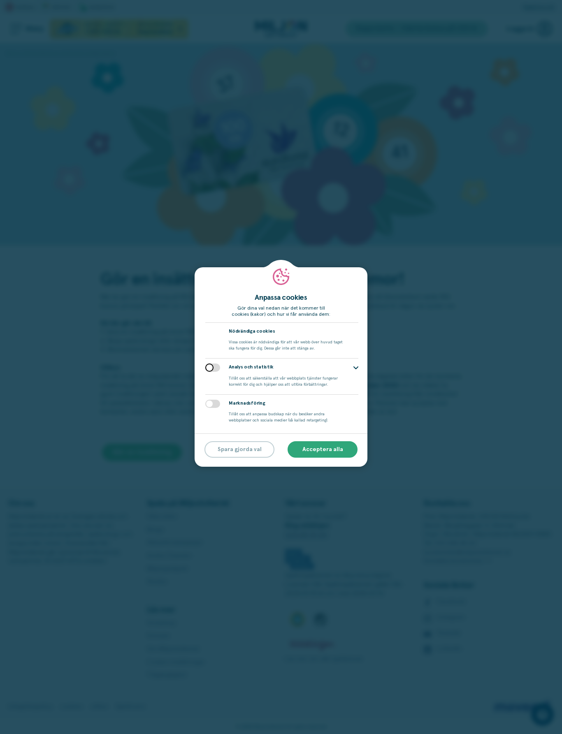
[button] (355, 367)
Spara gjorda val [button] (240, 449)
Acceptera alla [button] (322, 449)
